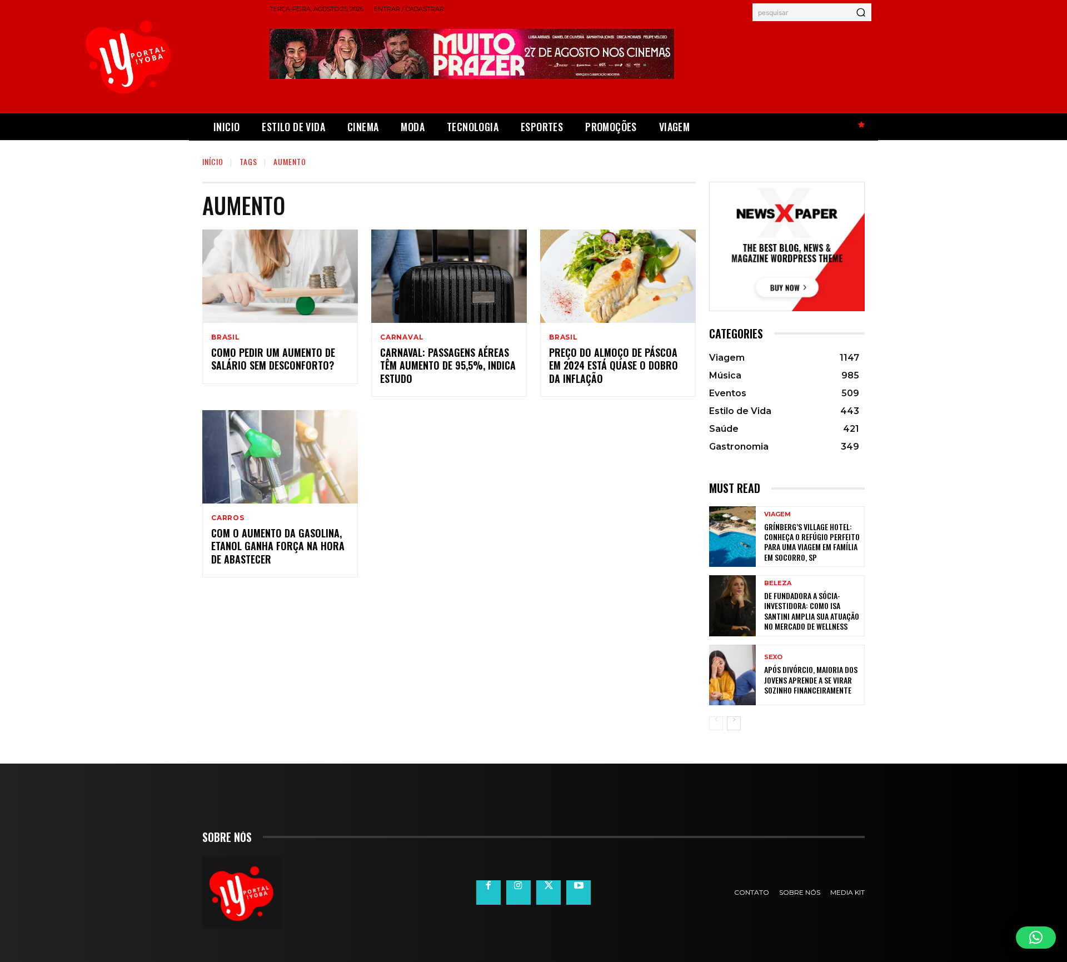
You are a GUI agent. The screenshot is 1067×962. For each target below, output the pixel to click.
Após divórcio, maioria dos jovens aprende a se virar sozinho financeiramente (810, 679)
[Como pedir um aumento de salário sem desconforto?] (280, 276)
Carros (228, 518)
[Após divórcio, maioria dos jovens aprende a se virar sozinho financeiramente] (732, 675)
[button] (1036, 937)
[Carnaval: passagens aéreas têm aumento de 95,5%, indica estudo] (449, 276)
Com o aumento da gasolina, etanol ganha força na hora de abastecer (278, 546)
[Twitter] (548, 892)
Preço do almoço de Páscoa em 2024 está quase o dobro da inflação (613, 365)
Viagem (777, 514)
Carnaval (401, 337)
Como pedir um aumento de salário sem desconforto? (273, 358)
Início (212, 161)
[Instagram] (518, 892)
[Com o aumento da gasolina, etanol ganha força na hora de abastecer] (280, 457)
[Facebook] (488, 892)
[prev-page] (716, 723)
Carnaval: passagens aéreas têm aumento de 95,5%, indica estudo (448, 365)
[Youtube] (578, 892)
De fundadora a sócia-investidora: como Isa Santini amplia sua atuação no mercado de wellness (811, 611)
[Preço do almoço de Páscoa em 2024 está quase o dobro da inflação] (618, 276)
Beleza (777, 583)
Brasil (225, 337)
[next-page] (734, 723)
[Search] (860, 12)
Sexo (773, 657)
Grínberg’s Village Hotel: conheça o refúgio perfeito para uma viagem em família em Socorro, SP (812, 542)
